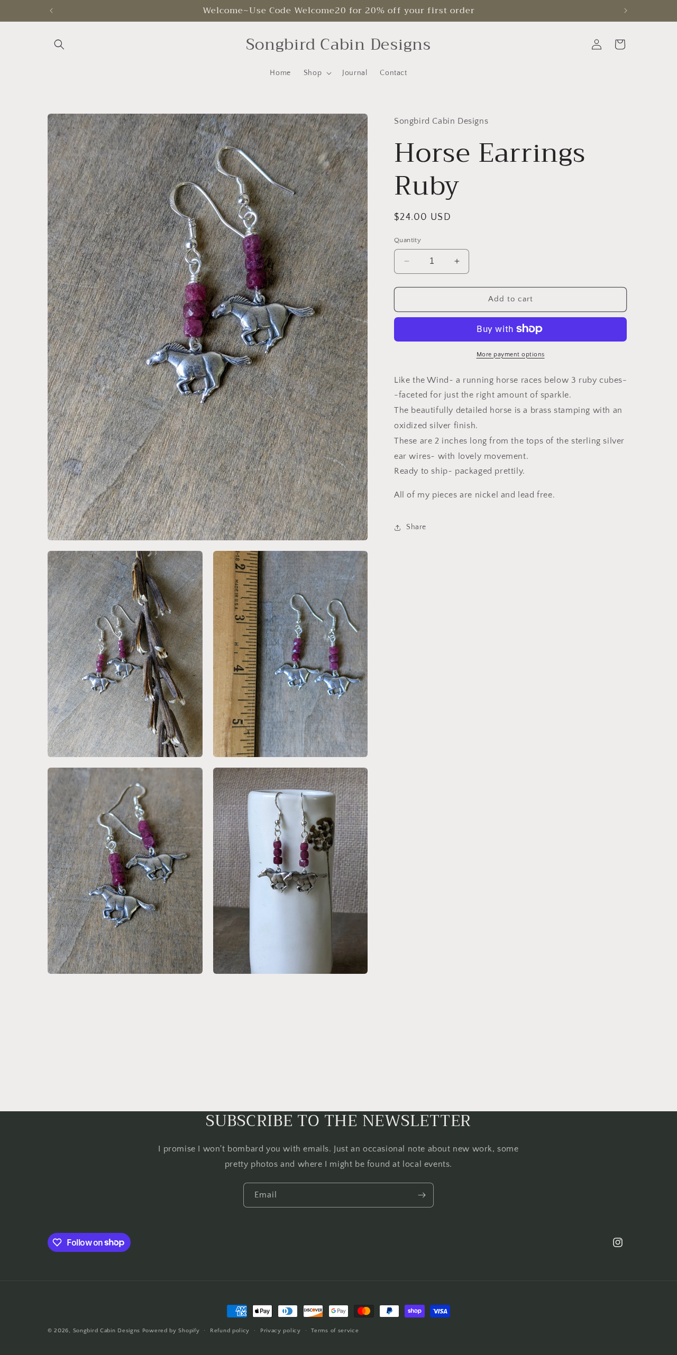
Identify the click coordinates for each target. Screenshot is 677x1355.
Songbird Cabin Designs (106, 1331)
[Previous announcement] (51, 11)
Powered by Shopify (171, 1331)
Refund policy (230, 1330)
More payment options (511, 354)
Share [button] (416, 527)
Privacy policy (280, 1330)
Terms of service (335, 1330)
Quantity (407, 240)
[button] (59, 44)
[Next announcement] (625, 11)
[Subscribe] (421, 1195)
